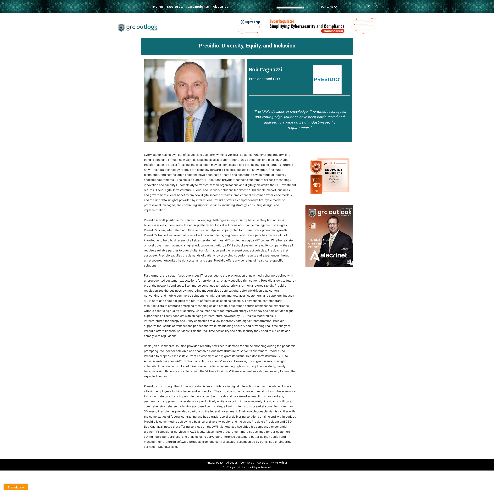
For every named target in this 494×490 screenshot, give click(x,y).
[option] (307, 28)
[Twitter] (368, 6)
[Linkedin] (360, 6)
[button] (376, 6)
